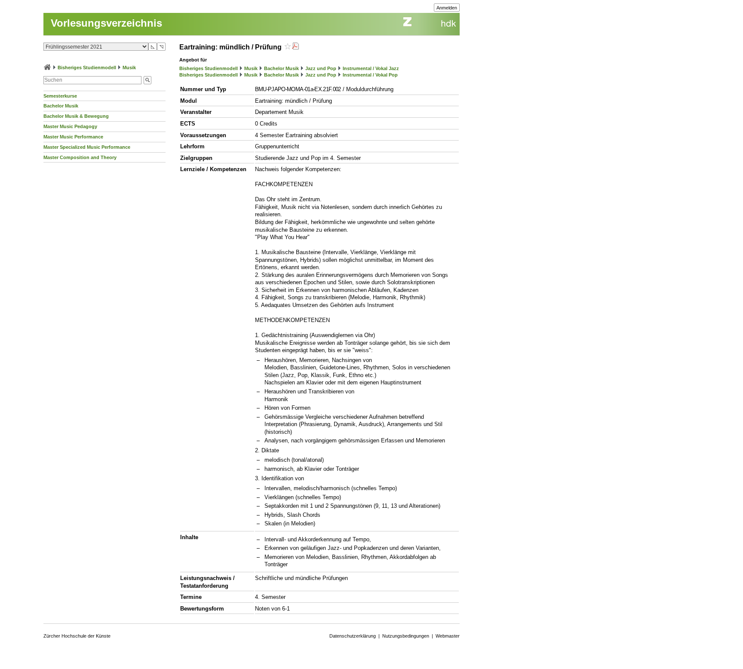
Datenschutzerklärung (352, 635)
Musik (129, 67)
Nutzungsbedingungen (405, 635)
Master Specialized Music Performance (86, 147)
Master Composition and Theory (80, 157)
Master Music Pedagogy (70, 126)
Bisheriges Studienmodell (87, 67)
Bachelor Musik (60, 105)
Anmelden (446, 7)
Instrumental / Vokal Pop (370, 74)
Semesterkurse (60, 95)
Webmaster (448, 635)
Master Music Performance (73, 136)
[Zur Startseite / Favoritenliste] (47, 67)
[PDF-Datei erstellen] (295, 47)
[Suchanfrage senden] (147, 80)
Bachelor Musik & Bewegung (76, 116)
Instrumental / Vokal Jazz (371, 68)
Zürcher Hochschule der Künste (77, 635)
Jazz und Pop (320, 68)
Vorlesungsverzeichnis (106, 23)
